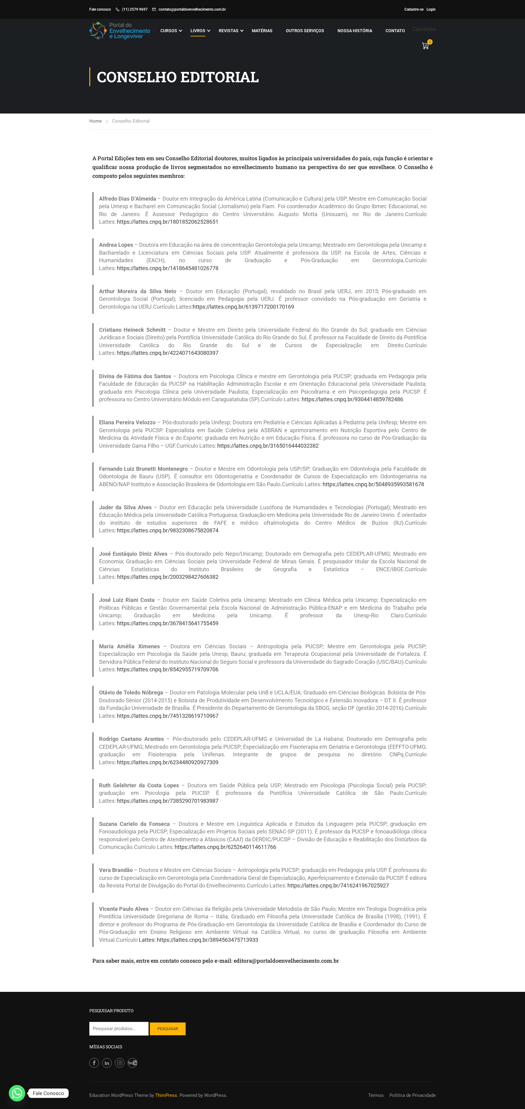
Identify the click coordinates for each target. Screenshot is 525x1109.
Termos (376, 1095)
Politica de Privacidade (412, 1095)
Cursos (168, 30)
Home (95, 121)
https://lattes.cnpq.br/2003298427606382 (167, 577)
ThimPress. (166, 1095)
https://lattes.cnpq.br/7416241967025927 (338, 886)
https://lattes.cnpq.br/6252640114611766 (225, 847)
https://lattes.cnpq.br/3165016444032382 (268, 446)
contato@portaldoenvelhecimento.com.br (192, 9)
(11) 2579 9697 (135, 9)
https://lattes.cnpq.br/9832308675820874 (167, 530)
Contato (395, 30)
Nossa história (355, 30)
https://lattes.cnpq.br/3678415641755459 (167, 623)
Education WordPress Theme (118, 1095)
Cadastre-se (414, 9)
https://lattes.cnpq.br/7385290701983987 (167, 801)
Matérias (262, 30)
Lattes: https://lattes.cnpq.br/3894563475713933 (198, 940)
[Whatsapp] (17, 1093)
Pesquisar (167, 1028)
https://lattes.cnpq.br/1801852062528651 (167, 222)
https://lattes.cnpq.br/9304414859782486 (352, 399)
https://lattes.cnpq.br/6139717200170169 (243, 307)
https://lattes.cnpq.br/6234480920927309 (167, 762)
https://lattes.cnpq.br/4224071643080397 (167, 353)
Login (431, 9)
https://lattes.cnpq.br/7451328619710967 (167, 716)
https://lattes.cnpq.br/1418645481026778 (167, 268)
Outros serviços (305, 30)
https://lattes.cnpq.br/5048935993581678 (373, 484)
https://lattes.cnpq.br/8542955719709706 (167, 669)
